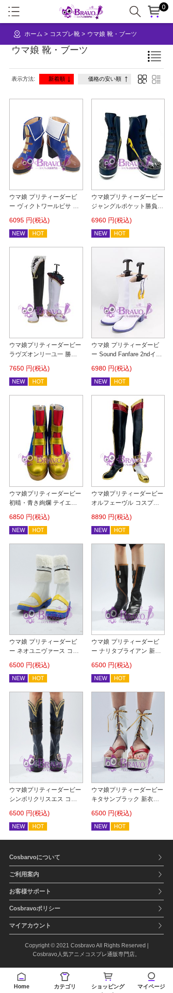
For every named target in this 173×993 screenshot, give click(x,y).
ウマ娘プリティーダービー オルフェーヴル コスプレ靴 (127, 502)
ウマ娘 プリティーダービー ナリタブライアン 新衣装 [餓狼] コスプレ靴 (126, 651)
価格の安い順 (104, 79)
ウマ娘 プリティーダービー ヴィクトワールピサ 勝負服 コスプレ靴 (44, 206)
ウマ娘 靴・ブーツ (112, 33)
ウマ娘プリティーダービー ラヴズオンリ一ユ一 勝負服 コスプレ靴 (45, 354)
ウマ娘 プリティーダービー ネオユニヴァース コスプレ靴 (44, 651)
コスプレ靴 (65, 33)
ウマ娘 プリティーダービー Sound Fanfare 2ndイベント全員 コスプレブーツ (126, 354)
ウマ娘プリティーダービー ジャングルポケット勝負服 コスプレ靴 (127, 206)
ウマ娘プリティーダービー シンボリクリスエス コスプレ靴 (45, 799)
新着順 (56, 79)
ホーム (33, 33)
